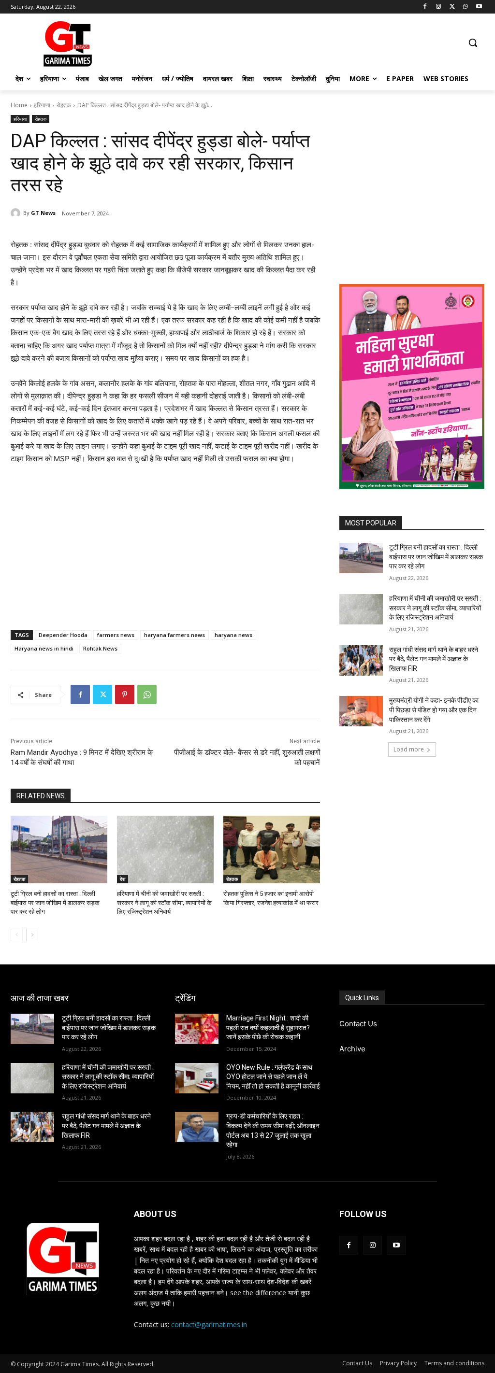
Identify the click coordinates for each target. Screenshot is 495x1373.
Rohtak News (100, 648)
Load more (408, 749)
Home (19, 105)
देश (122, 879)
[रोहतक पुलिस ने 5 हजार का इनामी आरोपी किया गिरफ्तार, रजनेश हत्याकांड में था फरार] (271, 849)
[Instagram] (438, 7)
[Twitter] (452, 7)
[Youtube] (478, 7)
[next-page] (32, 935)
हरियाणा (42, 105)
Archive (352, 1048)
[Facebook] (425, 7)
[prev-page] (17, 935)
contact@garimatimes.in (209, 1324)
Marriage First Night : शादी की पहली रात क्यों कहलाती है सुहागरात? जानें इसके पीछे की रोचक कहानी (268, 1027)
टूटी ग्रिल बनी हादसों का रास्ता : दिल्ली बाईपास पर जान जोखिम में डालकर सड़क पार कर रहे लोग (55, 902)
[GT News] (17, 213)
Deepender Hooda (63, 634)
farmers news (115, 634)
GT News (43, 212)
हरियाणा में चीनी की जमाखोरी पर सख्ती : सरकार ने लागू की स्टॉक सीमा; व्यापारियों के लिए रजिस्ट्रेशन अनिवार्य (164, 902)
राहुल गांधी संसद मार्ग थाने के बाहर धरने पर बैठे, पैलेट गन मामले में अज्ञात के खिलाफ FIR (433, 659)
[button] (472, 42)
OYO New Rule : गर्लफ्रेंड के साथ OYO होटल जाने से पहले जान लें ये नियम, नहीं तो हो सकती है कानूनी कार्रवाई (273, 1076)
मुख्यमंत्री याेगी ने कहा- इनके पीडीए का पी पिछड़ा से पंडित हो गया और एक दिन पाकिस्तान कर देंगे (434, 709)
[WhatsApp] (465, 7)
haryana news (233, 634)
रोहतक (64, 105)
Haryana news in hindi (44, 648)
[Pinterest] (124, 694)
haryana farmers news (174, 634)
